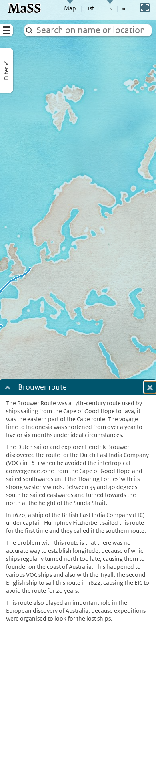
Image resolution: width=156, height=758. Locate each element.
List (89, 8)
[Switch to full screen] (145, 7)
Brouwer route (42, 387)
